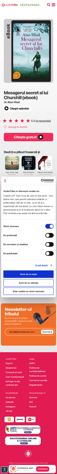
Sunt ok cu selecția (28, 282)
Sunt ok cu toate (28, 274)
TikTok (9, 411)
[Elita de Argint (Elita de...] (28, 163)
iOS (31, 402)
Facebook (10, 397)
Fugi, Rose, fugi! (12, 172)
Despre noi (11, 368)
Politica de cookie (37, 376)
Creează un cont (14, 372)
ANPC (32, 363)
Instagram (10, 406)
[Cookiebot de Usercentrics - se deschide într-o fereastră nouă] (41, 181)
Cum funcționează (15, 377)
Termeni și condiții (38, 380)
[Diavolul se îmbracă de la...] (45, 163)
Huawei (32, 406)
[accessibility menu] (4, 470)
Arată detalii (41, 265)
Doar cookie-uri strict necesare (28, 291)
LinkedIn (10, 402)
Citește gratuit (25, 137)
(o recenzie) (43, 121)
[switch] (49, 235)
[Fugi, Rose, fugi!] (12, 163)
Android (33, 397)
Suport (9, 363)
